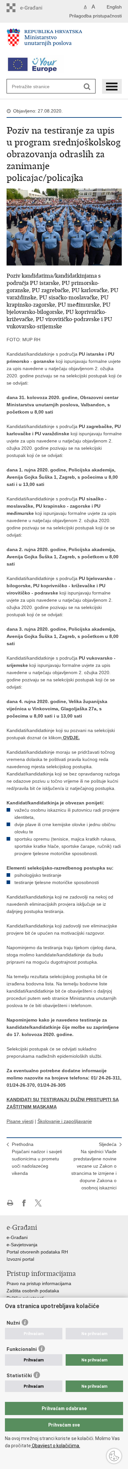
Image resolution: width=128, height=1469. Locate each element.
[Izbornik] (112, 86)
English (114, 7)
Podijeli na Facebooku (24, 1203)
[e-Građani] (35, 7)
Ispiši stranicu (10, 1203)
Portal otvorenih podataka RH (37, 1251)
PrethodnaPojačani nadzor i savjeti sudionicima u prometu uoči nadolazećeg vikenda (37, 1159)
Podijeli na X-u (38, 1203)
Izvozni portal (20, 1259)
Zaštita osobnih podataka (33, 1290)
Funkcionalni (22, 1349)
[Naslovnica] (64, 40)
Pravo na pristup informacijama (39, 1283)
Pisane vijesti (20, 1121)
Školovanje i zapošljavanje (64, 1121)
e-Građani (17, 1237)
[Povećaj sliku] (64, 226)
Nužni (13, 1323)
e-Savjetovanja (22, 1244)
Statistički (19, 1376)
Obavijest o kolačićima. (55, 1445)
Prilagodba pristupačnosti (95, 15)
